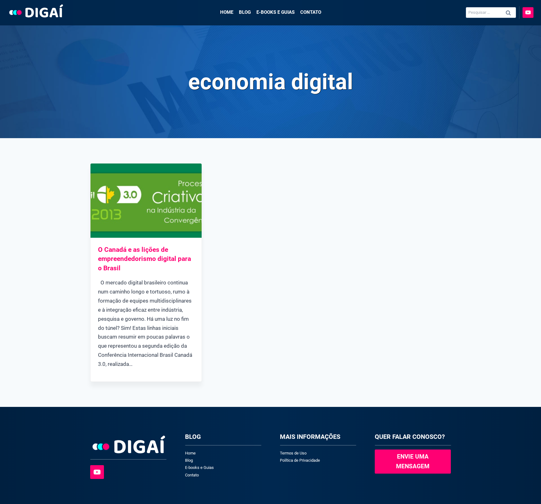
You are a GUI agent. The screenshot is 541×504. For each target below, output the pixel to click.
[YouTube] (528, 12)
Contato (310, 12)
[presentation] (146, 201)
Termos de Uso (293, 453)
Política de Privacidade (300, 460)
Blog (245, 12)
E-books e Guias (275, 12)
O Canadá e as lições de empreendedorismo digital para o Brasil (144, 259)
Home (226, 12)
